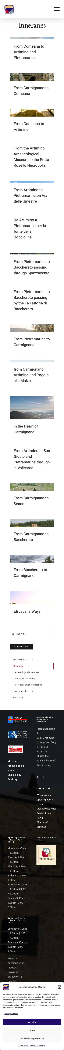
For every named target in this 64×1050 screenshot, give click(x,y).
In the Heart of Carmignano (26, 429)
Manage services (11, 1013)
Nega (32, 1030)
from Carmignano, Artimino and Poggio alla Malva (31, 375)
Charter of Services (42, 824)
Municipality (14, 775)
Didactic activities (46, 809)
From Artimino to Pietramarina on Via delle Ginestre (30, 195)
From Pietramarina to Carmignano (32, 342)
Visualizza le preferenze (32, 1038)
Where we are (44, 795)
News (39, 818)
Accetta (32, 1022)
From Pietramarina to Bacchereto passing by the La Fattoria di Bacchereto (32, 300)
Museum (12, 761)
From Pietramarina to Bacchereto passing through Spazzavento (32, 267)
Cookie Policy (23, 1045)
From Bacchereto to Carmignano (30, 572)
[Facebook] (37, 777)
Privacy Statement (37, 1045)
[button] (59, 987)
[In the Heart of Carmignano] (32, 418)
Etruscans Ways (27, 611)
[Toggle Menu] (56, 9)
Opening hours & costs (45, 802)
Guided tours (43, 813)
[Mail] (42, 777)
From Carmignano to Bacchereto (31, 537)
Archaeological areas (16, 768)
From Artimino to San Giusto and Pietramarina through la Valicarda (32, 459)
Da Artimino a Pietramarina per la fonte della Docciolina (30, 228)
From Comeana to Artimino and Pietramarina (29, 52)
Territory (12, 779)
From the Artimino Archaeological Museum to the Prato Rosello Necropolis (31, 156)
